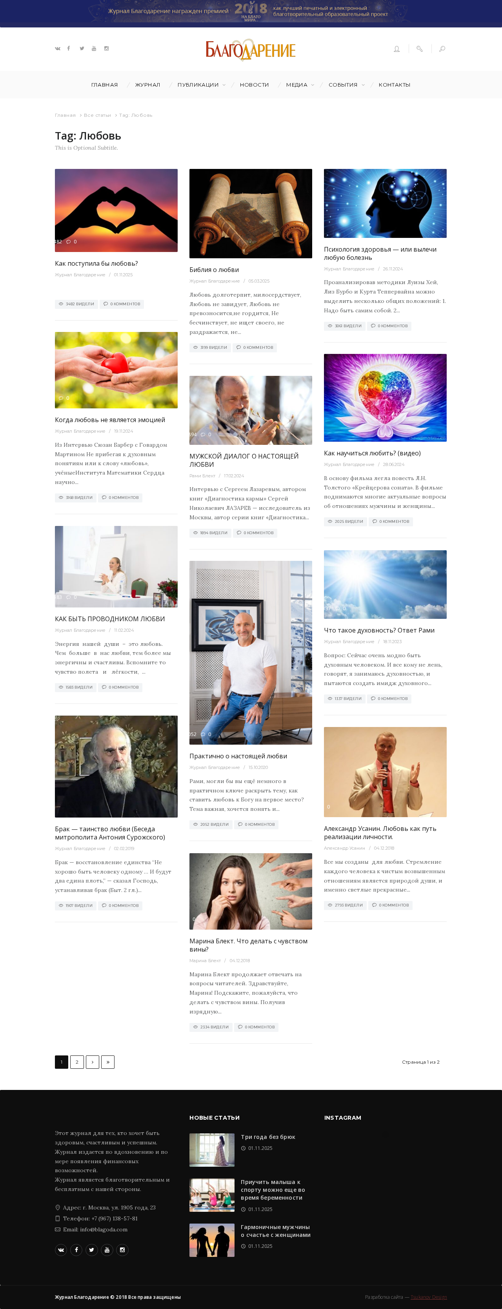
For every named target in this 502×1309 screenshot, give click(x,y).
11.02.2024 (124, 630)
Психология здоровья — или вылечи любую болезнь (380, 253)
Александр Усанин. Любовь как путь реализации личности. (380, 832)
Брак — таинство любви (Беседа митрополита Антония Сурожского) (110, 833)
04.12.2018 (384, 848)
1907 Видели (79, 905)
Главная (104, 85)
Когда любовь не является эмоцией (110, 419)
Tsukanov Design (429, 1297)
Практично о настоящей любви (238, 756)
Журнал (147, 85)
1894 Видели (214, 533)
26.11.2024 (393, 269)
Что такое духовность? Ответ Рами (379, 630)
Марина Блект (205, 960)
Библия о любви (214, 269)
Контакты (395, 85)
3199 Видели (213, 347)
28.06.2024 (394, 464)
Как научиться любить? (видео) (372, 453)
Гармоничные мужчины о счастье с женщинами (276, 1230)
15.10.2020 (258, 767)
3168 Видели (79, 497)
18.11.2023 (392, 641)
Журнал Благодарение (80, 274)
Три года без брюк (268, 1136)
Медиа (296, 85)
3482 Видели (80, 304)
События (343, 85)
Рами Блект (202, 476)
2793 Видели (349, 905)
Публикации (198, 85)
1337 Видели (348, 698)
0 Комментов (125, 304)
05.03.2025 (259, 281)
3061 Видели (348, 326)
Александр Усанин (345, 848)
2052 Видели (214, 824)
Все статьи (97, 115)
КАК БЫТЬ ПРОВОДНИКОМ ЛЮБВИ (110, 619)
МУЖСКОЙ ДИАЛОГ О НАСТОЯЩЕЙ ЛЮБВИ (244, 460)
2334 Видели (214, 1027)
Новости (254, 85)
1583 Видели (79, 687)
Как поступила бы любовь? (96, 263)
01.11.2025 (123, 274)
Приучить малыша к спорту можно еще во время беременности (273, 1190)
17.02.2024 (234, 476)
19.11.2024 (123, 431)
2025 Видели (349, 521)
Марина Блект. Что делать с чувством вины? (248, 945)
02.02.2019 (124, 848)
